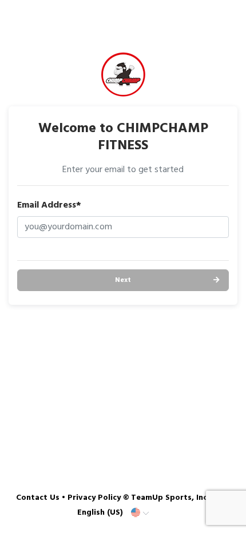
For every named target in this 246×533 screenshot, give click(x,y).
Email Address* (49, 205)
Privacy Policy (94, 497)
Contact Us (37, 497)
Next (123, 280)
